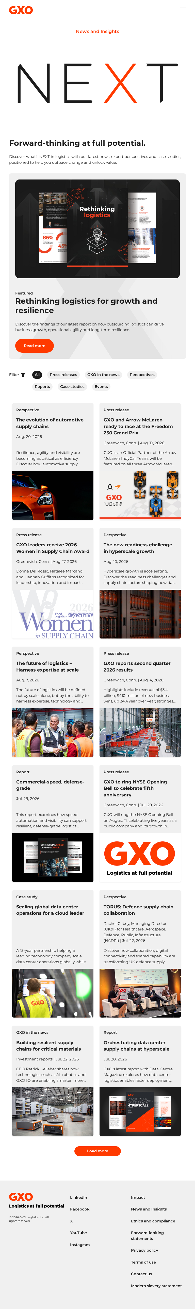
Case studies (72, 386)
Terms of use (143, 1262)
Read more (34, 345)
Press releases (63, 374)
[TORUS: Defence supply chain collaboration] (140, 954)
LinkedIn (78, 1197)
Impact (138, 1197)
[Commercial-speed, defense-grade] (52, 823)
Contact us (141, 1273)
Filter (14, 374)
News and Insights (149, 1209)
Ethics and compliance (153, 1221)
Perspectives (142, 374)
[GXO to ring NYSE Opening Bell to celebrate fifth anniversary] (140, 823)
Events (101, 386)
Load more (97, 1151)
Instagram (80, 1244)
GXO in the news (103, 374)
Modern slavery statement (156, 1285)
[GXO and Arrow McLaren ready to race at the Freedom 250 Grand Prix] (140, 461)
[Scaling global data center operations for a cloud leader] (52, 954)
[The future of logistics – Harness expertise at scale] (52, 702)
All (37, 374)
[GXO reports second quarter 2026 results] (140, 702)
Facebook (80, 1209)
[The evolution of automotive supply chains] (52, 461)
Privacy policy (144, 1250)
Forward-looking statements (147, 1235)
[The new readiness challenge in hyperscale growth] (140, 583)
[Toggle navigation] (183, 10)
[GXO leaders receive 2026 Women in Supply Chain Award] (52, 583)
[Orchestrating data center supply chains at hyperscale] (140, 1081)
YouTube (78, 1232)
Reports (42, 386)
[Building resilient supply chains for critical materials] (52, 1081)
